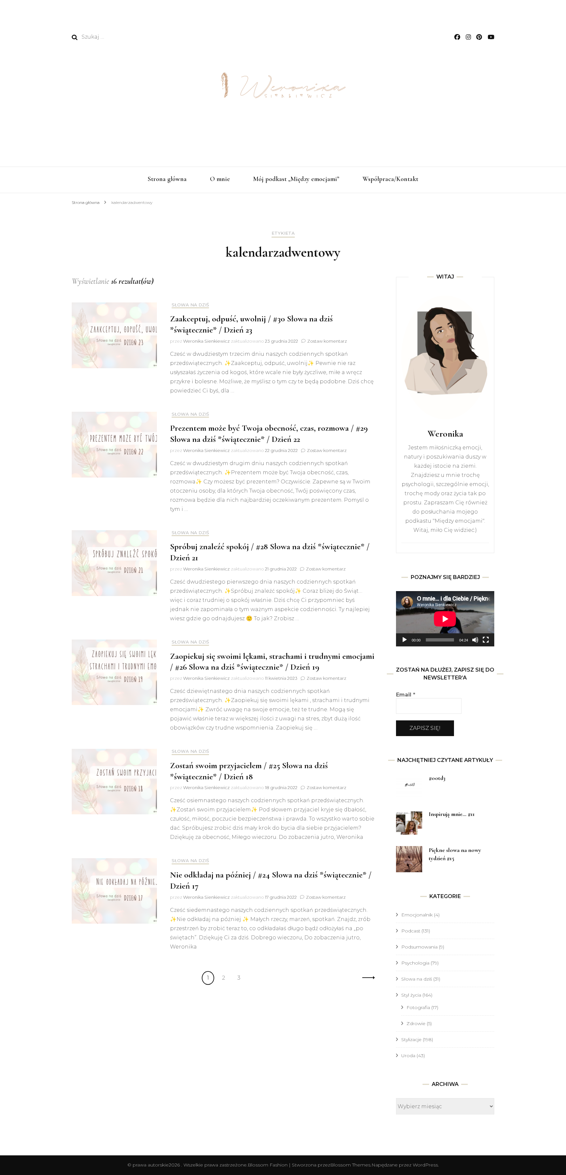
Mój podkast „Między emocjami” (296, 179)
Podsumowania (419, 947)
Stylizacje (411, 1039)
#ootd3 (437, 778)
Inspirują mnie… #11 (452, 814)
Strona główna (167, 179)
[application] (445, 618)
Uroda (408, 1055)
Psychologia (415, 963)
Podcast (410, 931)
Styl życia (411, 995)
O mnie (220, 179)
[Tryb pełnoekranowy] (485, 640)
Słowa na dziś (190, 304)
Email (405, 695)
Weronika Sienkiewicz (206, 341)
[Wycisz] (475, 640)
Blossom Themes (350, 1165)
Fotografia (418, 1007)
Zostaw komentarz (327, 341)
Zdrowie (415, 1023)
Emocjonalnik (417, 915)
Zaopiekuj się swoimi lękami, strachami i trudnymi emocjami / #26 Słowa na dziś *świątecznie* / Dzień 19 (272, 661)
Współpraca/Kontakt (390, 179)
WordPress (425, 1165)
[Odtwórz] (404, 640)
